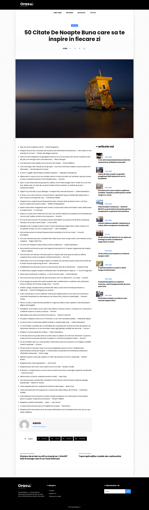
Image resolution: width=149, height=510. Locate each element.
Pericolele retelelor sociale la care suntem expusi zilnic (112, 299)
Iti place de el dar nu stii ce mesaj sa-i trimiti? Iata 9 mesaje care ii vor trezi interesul (43, 457)
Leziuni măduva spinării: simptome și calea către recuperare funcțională (114, 224)
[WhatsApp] (84, 48)
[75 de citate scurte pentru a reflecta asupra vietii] (99, 249)
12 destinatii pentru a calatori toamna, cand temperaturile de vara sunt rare (114, 284)
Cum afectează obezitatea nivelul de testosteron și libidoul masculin (114, 161)
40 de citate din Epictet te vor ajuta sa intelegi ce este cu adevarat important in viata (114, 239)
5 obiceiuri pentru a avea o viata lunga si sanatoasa (112, 269)
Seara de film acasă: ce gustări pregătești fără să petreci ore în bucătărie (111, 176)
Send (128, 491)
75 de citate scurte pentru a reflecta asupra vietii (113, 254)
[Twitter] (75, 48)
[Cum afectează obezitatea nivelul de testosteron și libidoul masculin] (99, 156)
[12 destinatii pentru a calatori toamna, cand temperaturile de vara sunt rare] (99, 277)
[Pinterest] (80, 48)
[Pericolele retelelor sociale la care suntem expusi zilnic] (99, 294)
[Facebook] (70, 48)
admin (37, 423)
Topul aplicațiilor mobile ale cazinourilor (100, 456)
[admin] (25, 425)
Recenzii (74, 25)
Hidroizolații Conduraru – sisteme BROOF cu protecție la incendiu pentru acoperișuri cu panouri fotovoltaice (114, 209)
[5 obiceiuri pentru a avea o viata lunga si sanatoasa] (99, 263)
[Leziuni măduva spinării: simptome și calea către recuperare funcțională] (99, 219)
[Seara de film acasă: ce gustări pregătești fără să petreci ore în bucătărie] (99, 170)
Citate (107, 234)
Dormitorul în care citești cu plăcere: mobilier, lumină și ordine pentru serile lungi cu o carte (114, 192)
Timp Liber (108, 157)
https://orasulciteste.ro (39, 426)
